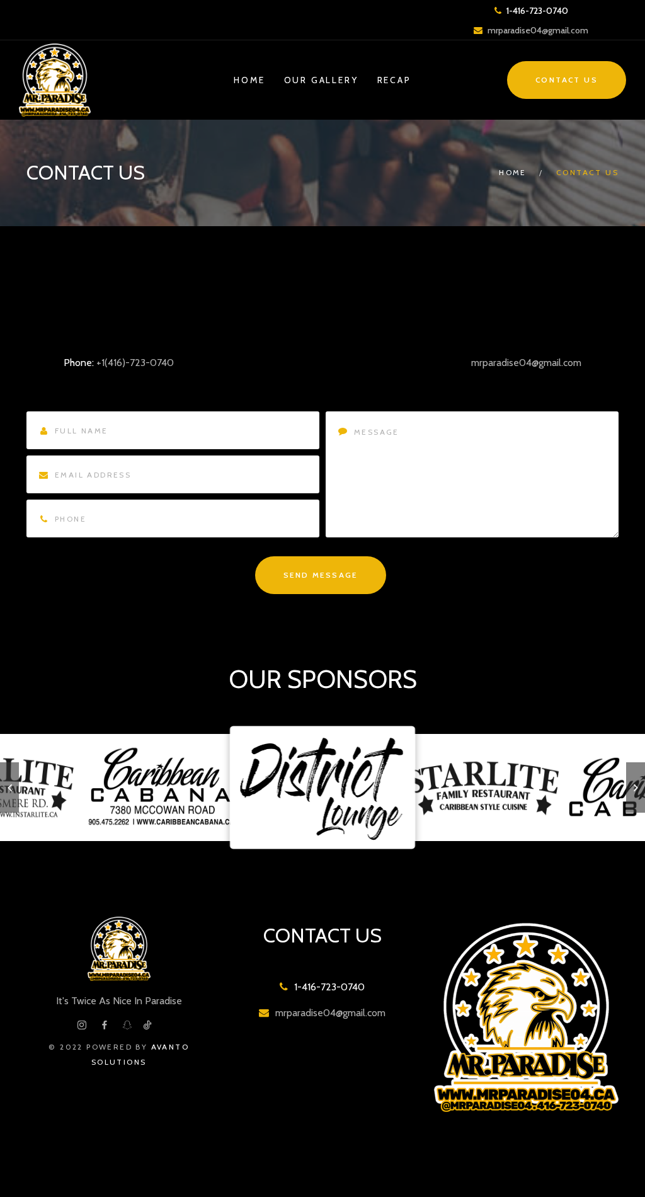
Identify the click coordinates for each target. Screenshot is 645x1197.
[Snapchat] (127, 1025)
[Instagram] (81, 1025)
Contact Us (566, 79)
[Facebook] (104, 1025)
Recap (394, 80)
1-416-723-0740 (536, 10)
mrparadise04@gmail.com (538, 30)
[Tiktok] (147, 1025)
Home (249, 80)
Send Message (320, 575)
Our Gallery (321, 80)
